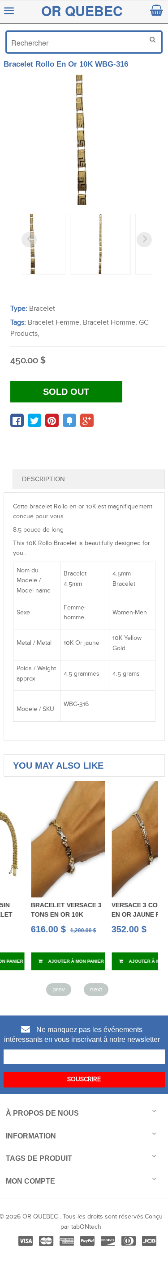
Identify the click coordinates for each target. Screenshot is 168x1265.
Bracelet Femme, (54, 322)
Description (43, 479)
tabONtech (86, 1227)
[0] (17, 420)
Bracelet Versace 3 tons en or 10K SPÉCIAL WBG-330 (43, 914)
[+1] (87, 420)
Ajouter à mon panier (52, 961)
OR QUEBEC (82, 10)
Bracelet (42, 309)
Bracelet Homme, (110, 322)
